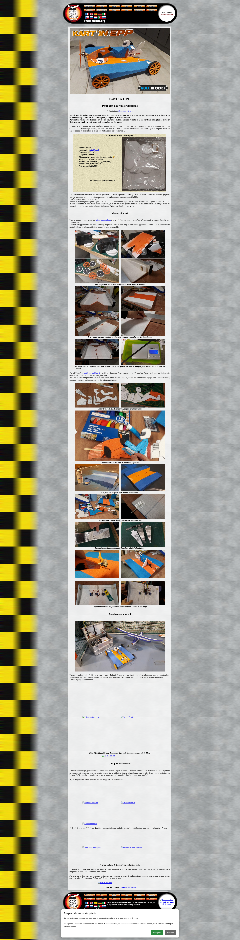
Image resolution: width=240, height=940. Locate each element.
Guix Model (94, 150)
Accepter (156, 933)
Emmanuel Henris (125, 111)
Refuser (170, 933)
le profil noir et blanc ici (91, 373)
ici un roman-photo (103, 220)
